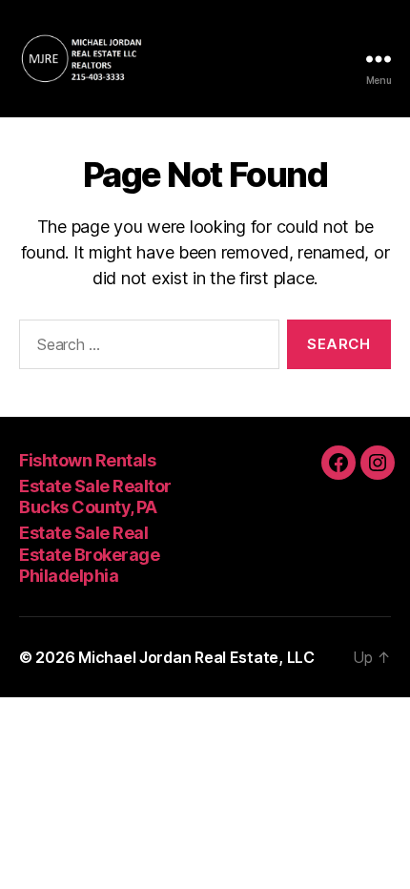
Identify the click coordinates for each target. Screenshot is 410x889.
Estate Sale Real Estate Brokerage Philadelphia (89, 554)
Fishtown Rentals (87, 460)
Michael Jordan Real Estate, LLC (196, 657)
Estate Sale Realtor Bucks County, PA (95, 497)
